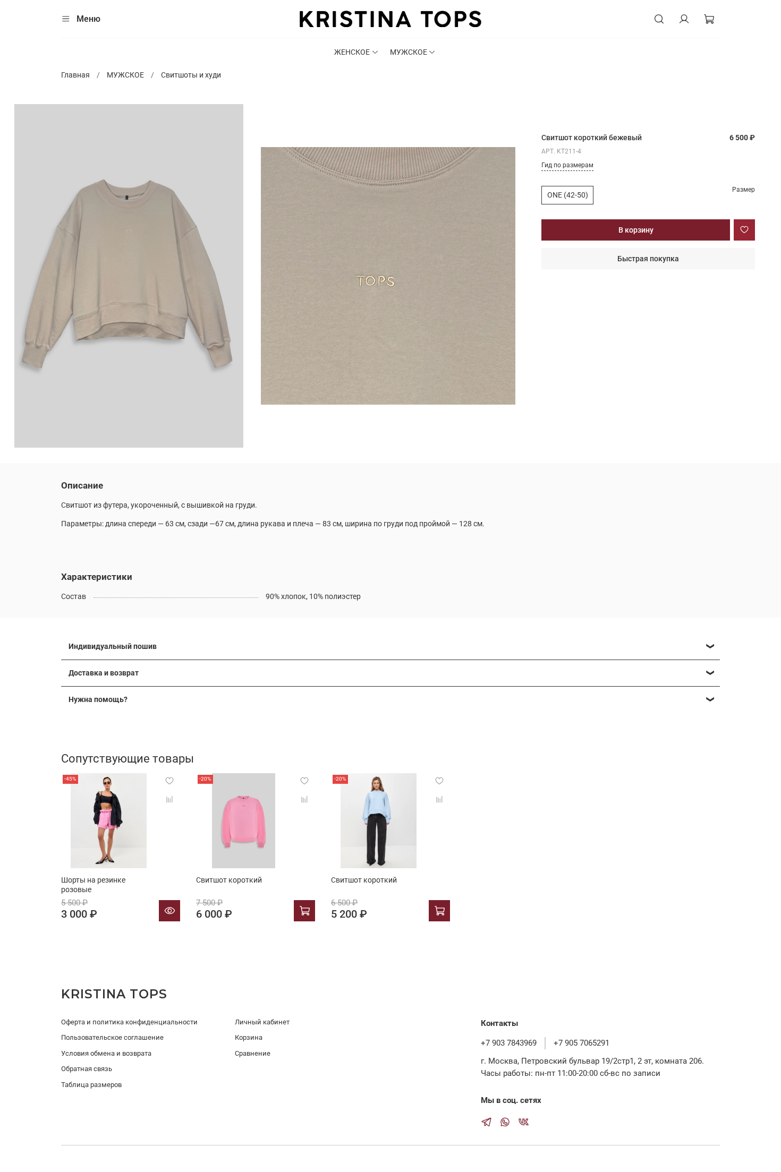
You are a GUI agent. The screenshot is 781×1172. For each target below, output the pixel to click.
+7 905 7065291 (581, 1043)
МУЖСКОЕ (408, 52)
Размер (743, 189)
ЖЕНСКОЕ (352, 52)
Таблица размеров (91, 1085)
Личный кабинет (262, 1022)
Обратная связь (86, 1069)
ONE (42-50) (567, 195)
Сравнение (252, 1053)
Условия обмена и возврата (106, 1053)
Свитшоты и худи (191, 75)
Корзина (248, 1037)
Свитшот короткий (229, 880)
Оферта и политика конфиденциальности (129, 1022)
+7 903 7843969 (509, 1043)
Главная (75, 75)
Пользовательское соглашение (112, 1037)
